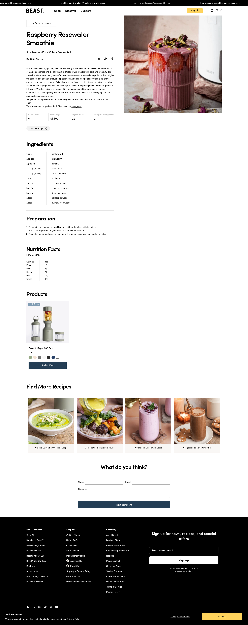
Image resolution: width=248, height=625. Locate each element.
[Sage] (30, 357)
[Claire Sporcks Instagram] (100, 59)
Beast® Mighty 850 (35, 556)
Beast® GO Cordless (36, 561)
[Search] (212, 10)
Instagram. (76, 106)
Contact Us (71, 545)
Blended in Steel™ (35, 540)
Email (127, 482)
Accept (222, 616)
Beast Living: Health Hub (117, 550)
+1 (57, 357)
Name (81, 482)
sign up (184, 560)
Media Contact (113, 561)
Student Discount (114, 571)
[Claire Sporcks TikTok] (106, 59)
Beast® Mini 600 (34, 550)
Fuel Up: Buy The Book (37, 576)
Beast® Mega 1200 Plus (40, 348)
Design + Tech (113, 540)
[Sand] (35, 357)
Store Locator (72, 550)
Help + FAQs (72, 540)
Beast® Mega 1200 (35, 545)
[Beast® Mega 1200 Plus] (47, 322)
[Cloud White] (44, 357)
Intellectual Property (115, 576)
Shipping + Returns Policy (78, 571)
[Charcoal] (39, 357)
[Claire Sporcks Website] (111, 59)
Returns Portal (73, 576)
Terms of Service (114, 587)
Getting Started (73, 535)
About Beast (112, 535)
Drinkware (31, 566)
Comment (82, 489)
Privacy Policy (74, 619)
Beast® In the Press (115, 545)
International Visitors (75, 556)
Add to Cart (47, 365)
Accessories (32, 571)
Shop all (194, 10)
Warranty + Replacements (78, 581)
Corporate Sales (113, 566)
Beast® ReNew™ (34, 581)
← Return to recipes (41, 23)
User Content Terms (115, 581)
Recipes (110, 556)
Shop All (30, 535)
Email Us (74, 566)
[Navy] (53, 357)
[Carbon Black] (48, 357)
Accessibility (76, 561)
